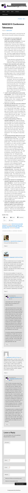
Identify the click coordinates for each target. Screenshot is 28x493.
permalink (18, 227)
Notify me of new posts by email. (11, 481)
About (8, 11)
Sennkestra (6, 257)
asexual (13, 225)
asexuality (18, 225)
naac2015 (4, 226)
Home (3, 11)
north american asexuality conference (14, 226)
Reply (5, 246)
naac (21, 225)
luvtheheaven (6, 241)
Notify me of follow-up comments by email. (13, 478)
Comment (7, 442)
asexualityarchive (5, 227)
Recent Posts (5, 14)
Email (7, 467)
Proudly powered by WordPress (14, 490)
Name (7, 460)
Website (6, 474)
